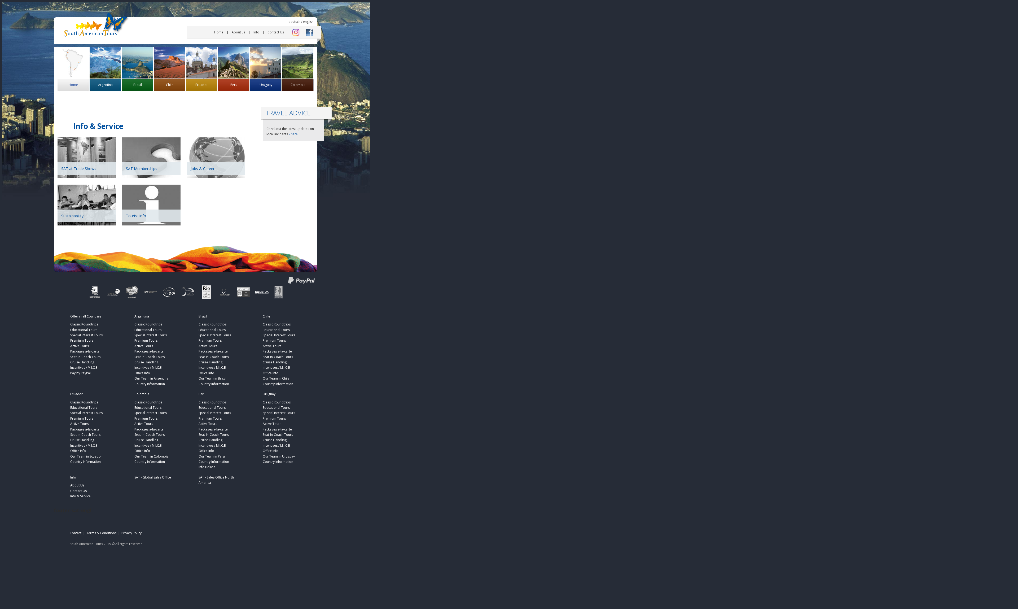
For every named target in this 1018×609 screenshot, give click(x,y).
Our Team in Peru (212, 456)
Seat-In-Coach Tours (85, 357)
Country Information (149, 384)
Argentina (105, 84)
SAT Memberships (141, 168)
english (308, 21)
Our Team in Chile (276, 378)
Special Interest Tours (86, 335)
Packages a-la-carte (84, 351)
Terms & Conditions (101, 533)
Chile (169, 84)
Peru (233, 84)
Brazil (137, 84)
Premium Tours (81, 340)
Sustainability (72, 215)
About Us (77, 485)
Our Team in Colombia (151, 456)
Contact (75, 533)
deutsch (294, 21)
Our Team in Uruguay (279, 456)
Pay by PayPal (80, 373)
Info (256, 32)
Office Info (142, 373)
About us (238, 32)
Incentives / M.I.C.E (83, 367)
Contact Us (275, 32)
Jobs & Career (202, 168)
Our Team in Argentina (151, 378)
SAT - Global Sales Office (152, 477)
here (294, 134)
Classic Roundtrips (84, 324)
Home (218, 32)
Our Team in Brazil (212, 378)
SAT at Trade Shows (78, 168)
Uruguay (266, 84)
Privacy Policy (131, 533)
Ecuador (201, 84)
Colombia (298, 84)
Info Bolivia (207, 467)
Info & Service (80, 496)
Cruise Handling (82, 362)
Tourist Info (136, 215)
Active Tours (79, 346)
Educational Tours (83, 330)
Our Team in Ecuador (86, 456)
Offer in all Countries (85, 316)
